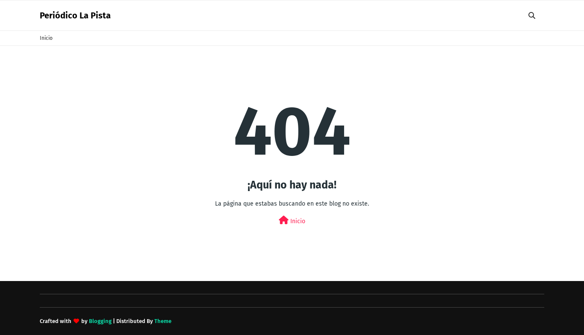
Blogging (100, 321)
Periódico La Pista (75, 15)
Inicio (46, 38)
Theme (162, 321)
